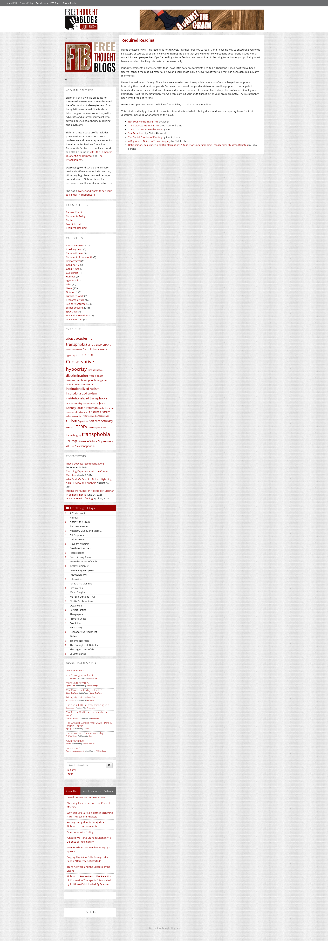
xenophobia (87, 446)
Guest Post (72, 272)
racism (71, 420)
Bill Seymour (77, 535)
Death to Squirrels (80, 548)
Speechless (72, 311)
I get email (72, 280)
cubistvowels (93, 678)
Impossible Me (78, 574)
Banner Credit (74, 212)
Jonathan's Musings (81, 583)
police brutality (101, 411)
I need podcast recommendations (85, 463)
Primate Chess (78, 618)
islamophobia (89, 403)
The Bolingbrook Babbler (84, 645)
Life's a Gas (76, 588)
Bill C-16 (107, 344)
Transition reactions (77, 315)
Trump (71, 441)
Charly (86, 728)
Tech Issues (42, 3)
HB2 (78, 380)
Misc (68, 284)
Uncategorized (74, 319)
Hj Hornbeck (101, 751)
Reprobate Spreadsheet (83, 631)
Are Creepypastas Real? (79, 675)
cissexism (84, 354)
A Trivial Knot (77, 513)
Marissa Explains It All (82, 596)
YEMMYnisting (78, 654)
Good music (72, 265)
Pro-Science (76, 623)
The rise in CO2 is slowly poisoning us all (88, 704)
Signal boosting (75, 307)
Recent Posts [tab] (72, 790)
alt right (91, 345)
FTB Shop (55, 3)
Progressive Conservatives (96, 415)
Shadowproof (84, 156)
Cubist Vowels (78, 539)
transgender (97, 427)
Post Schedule (74, 224)
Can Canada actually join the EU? (84, 690)
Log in (70, 773)
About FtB (11, 3)
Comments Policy (75, 216)
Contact (70, 220)
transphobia (96, 434)
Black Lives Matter (74, 350)
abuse (70, 338)
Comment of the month (79, 257)
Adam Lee (95, 718)
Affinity (74, 517)
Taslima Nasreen (79, 640)
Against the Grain (80, 521)
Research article (75, 300)
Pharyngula (76, 614)
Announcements (75, 245)
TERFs (81, 426)
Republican (83, 421)
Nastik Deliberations (81, 601)
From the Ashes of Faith (83, 561)
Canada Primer (74, 253)
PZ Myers (90, 700)
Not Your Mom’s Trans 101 (143, 121)
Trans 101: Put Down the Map (145, 129)
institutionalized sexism (81, 393)
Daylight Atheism (79, 543)
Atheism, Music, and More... (86, 530)
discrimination (77, 375)
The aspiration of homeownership (84, 733)
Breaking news (74, 249)
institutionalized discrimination (79, 384)
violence (83, 441)
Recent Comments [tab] (91, 790)
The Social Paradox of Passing (145, 137)
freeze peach (96, 375)
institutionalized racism (83, 389)
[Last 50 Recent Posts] (75, 670)
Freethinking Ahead (81, 557)
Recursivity (76, 627)
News (69, 288)
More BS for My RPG (77, 682)
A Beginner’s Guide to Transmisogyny (149, 141)
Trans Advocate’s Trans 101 (143, 125)
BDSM (99, 344)
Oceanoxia (76, 605)
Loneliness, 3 (73, 747)
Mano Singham (78, 592)
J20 (97, 403)
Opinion (70, 292)
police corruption (74, 416)
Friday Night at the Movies (80, 697)
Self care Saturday (76, 303)
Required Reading (76, 227)
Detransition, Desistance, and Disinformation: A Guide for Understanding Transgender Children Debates (188, 145)
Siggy (91, 736)
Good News (72, 268)
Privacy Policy (26, 3)
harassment (71, 380)
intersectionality (74, 403)
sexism (70, 427)
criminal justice (94, 369)
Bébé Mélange (92, 685)
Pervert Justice (78, 609)
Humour (70, 276)
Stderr (73, 636)
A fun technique (75, 740)
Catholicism (90, 349)
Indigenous (102, 380)
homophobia (88, 380)
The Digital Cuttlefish (82, 649)
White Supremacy (101, 441)
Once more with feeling (79, 498)
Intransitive (76, 579)
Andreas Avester (79, 526)
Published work (75, 296)
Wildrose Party (73, 446)
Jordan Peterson (87, 408)
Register (71, 770)
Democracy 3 (73, 261)
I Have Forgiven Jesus (82, 570)
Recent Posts (69, 3)
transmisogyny (73, 435)
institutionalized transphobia (86, 398)
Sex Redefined (136, 133)
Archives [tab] (108, 790)
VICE (92, 152)
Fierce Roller (77, 552)
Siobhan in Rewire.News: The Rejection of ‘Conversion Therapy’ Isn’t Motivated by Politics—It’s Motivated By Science (89, 880)
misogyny (83, 412)
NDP (90, 412)
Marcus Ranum (88, 743)
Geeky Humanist (79, 566)
